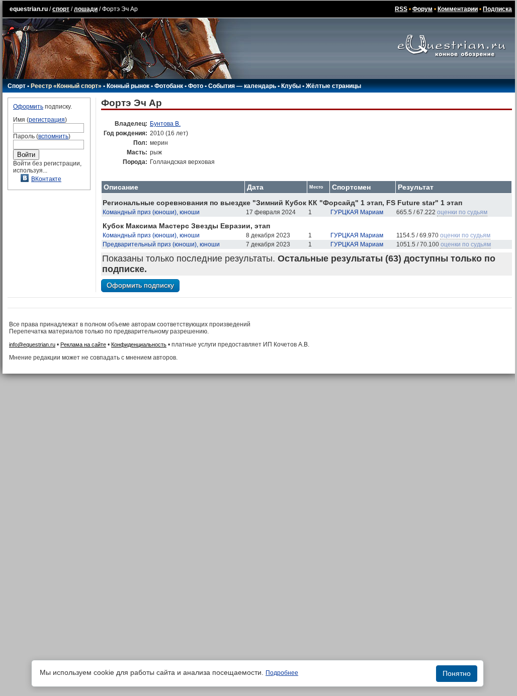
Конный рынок (128, 86)
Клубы (291, 86)
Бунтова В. (165, 123)
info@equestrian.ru (32, 344)
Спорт (17, 86)
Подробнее (282, 672)
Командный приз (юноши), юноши (151, 212)
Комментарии (458, 9)
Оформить (28, 106)
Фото (195, 86)
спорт (60, 9)
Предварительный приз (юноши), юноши (161, 244)
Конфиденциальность (138, 344)
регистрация (47, 119)
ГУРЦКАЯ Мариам (356, 212)
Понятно (457, 673)
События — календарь (242, 86)
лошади (86, 9)
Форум (422, 9)
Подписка (497, 9)
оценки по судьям (462, 212)
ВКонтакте (46, 179)
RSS (401, 9)
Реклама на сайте (83, 344)
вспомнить (53, 136)
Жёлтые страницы (333, 86)
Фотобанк (168, 86)
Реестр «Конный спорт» (66, 86)
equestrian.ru (29, 9)
